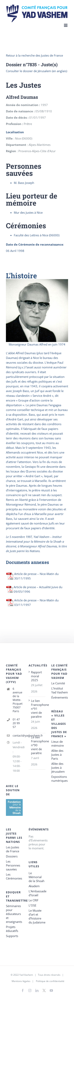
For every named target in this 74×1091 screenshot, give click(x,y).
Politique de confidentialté (50, 981)
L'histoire (21, 275)
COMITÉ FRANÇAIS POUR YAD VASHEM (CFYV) (14, 673)
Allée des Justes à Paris (57, 754)
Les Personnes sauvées (13, 865)
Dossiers (12, 856)
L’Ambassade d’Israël (37, 893)
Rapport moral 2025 (36, 676)
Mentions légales (21, 981)
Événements (59, 697)
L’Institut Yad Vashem (59, 690)
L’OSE (32, 905)
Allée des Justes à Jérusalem (58, 767)
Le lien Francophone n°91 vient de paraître (37, 708)
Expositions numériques (59, 779)
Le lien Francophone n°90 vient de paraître (37, 745)
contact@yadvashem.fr (18, 735)
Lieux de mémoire (57, 743)
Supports (12, 936)
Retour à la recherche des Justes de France (34, 55)
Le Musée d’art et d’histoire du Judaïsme (37, 916)
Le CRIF (33, 900)
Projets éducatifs (12, 929)
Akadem (34, 886)
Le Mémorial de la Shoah (36, 877)
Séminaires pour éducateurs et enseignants (14, 914)
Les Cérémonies (14, 876)
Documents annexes (27, 562)
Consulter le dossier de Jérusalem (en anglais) (36, 71)
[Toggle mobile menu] (66, 25)
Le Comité (58, 683)
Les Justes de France (12, 849)
